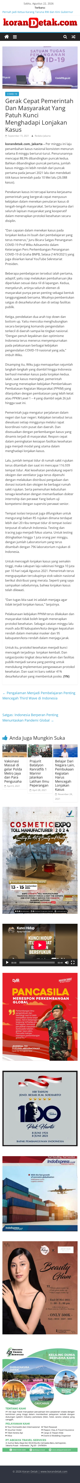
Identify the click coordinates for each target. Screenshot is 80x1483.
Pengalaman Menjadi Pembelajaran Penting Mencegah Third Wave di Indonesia (38, 696)
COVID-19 (12, 94)
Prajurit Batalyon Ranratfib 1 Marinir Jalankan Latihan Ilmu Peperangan (39, 773)
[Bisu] (67, 962)
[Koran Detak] (6, 37)
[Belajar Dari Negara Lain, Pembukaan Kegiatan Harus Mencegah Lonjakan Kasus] (65, 747)
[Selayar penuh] (73, 962)
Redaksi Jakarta (43, 135)
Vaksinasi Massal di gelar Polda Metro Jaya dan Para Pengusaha (13, 771)
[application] (40, 945)
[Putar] (7, 962)
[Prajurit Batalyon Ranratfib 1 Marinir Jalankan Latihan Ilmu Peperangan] (40, 747)
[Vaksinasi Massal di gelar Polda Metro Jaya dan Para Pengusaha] (14, 747)
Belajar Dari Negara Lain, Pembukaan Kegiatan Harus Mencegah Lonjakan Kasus (65, 775)
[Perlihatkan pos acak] (73, 37)
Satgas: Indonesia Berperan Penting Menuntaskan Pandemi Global (30, 717)
